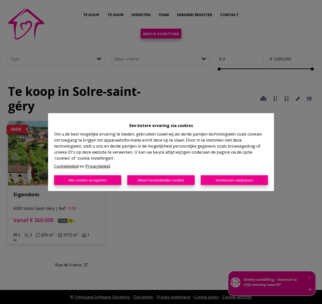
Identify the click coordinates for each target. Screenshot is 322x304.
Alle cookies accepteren (87, 180)
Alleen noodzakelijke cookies (161, 180)
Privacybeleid (97, 166)
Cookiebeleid (66, 166)
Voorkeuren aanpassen (234, 180)
